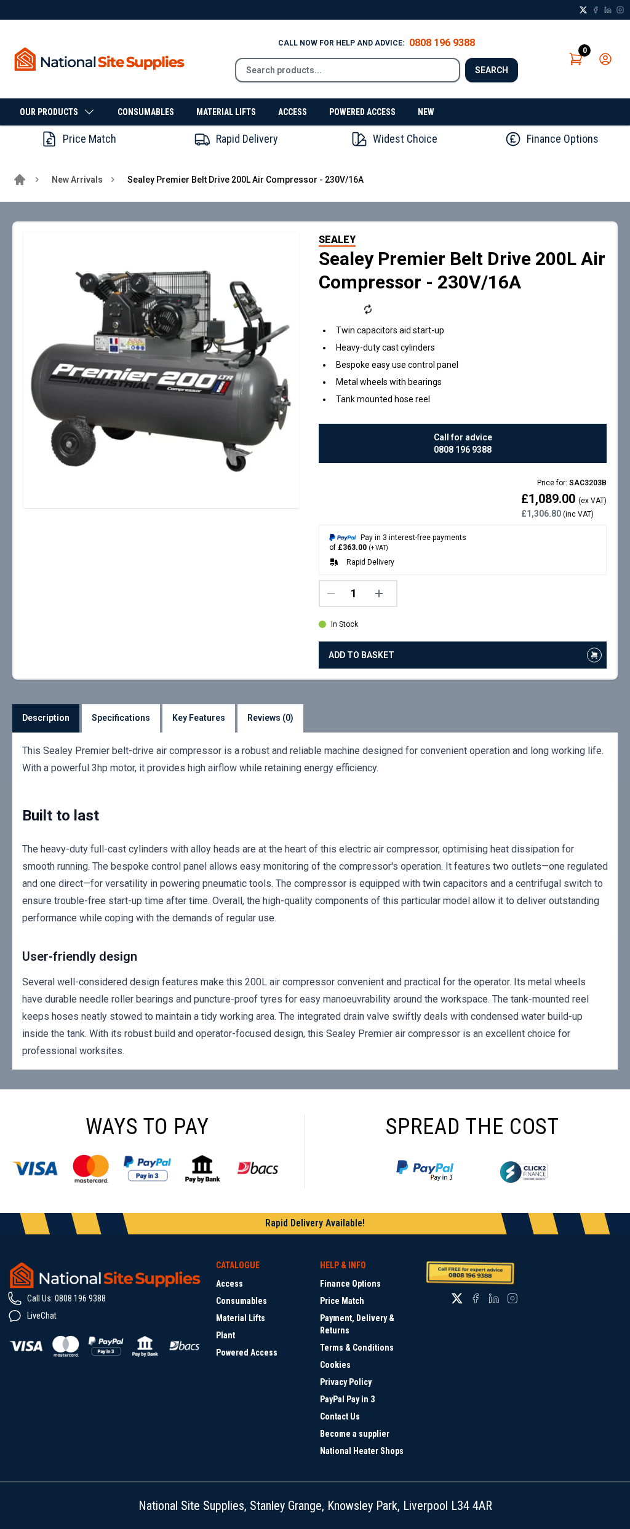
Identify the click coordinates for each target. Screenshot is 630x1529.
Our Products (49, 112)
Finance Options (350, 1284)
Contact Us (340, 1416)
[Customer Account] (605, 59)
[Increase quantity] (382, 593)
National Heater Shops (362, 1451)
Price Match (342, 1301)
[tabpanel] (315, 901)
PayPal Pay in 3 (347, 1399)
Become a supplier (354, 1434)
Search (491, 70)
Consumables (146, 112)
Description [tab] (46, 718)
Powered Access (362, 112)
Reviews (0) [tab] (270, 718)
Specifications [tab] (121, 718)
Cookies (335, 1365)
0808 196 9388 (442, 43)
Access (292, 112)
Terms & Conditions (357, 1347)
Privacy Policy (346, 1382)
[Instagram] (620, 10)
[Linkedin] (608, 10)
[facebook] (595, 10)
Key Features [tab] (198, 718)
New (426, 112)
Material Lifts (226, 112)
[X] (583, 10)
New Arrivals (77, 180)
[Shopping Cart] (576, 59)
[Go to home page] (19, 179)
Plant (225, 1335)
